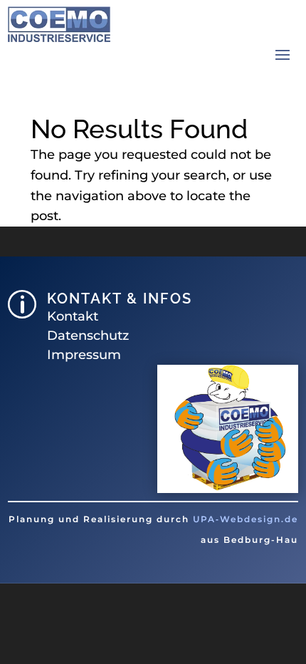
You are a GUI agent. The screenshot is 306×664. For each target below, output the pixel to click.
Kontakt (72, 316)
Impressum (84, 355)
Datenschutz (88, 335)
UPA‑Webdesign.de (245, 519)
